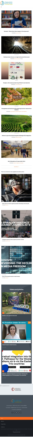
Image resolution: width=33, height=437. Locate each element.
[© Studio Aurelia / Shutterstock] (16, 174)
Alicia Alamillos (24, 111)
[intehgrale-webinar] (16, 350)
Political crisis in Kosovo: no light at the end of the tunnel (17, 57)
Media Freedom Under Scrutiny (9, 344)
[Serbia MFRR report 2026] (16, 210)
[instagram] (14, 412)
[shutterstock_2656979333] (16, 88)
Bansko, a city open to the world (9, 315)
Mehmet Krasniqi (17, 58)
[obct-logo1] (16, 398)
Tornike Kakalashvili (18, 84)
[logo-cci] (16, 387)
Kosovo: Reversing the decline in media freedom (11, 276)
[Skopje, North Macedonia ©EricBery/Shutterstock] (16, 140)
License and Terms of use (16, 432)
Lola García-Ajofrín (18, 111)
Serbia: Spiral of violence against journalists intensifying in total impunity (15, 203)
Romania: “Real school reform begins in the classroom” (16, 31)
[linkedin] (19, 412)
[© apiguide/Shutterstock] (16, 36)
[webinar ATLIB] (16, 321)
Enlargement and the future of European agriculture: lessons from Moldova (16, 109)
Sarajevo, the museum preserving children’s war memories (16, 82)
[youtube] (16, 412)
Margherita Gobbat (18, 137)
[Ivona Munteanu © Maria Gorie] (16, 10)
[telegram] (21, 412)
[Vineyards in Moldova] (16, 115)
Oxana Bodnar (12, 111)
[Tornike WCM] (16, 62)
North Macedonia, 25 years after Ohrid (16, 161)
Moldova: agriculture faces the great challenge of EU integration (16, 135)
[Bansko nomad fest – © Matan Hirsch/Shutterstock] (16, 292)
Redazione (6, 277)
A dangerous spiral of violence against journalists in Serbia (13, 239)
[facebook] (12, 412)
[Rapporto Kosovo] (16, 246)
